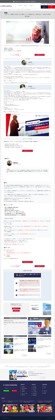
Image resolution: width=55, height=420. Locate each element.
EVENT (4, 9)
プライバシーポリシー (50, 418)
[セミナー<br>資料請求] (51, 5)
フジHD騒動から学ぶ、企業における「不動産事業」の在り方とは (20, 344)
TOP (1, 9)
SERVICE (20, 5)
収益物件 (44, 7)
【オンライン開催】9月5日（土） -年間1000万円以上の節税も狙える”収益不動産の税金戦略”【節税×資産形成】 (44, 339)
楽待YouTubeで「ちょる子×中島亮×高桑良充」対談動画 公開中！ (25, 1)
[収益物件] (44, 6)
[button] (5, 285)
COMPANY (31, 5)
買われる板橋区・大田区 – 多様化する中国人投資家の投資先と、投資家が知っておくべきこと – (20, 350)
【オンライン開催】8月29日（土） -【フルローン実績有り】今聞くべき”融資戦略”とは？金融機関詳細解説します (44, 346)
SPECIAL (25, 5)
